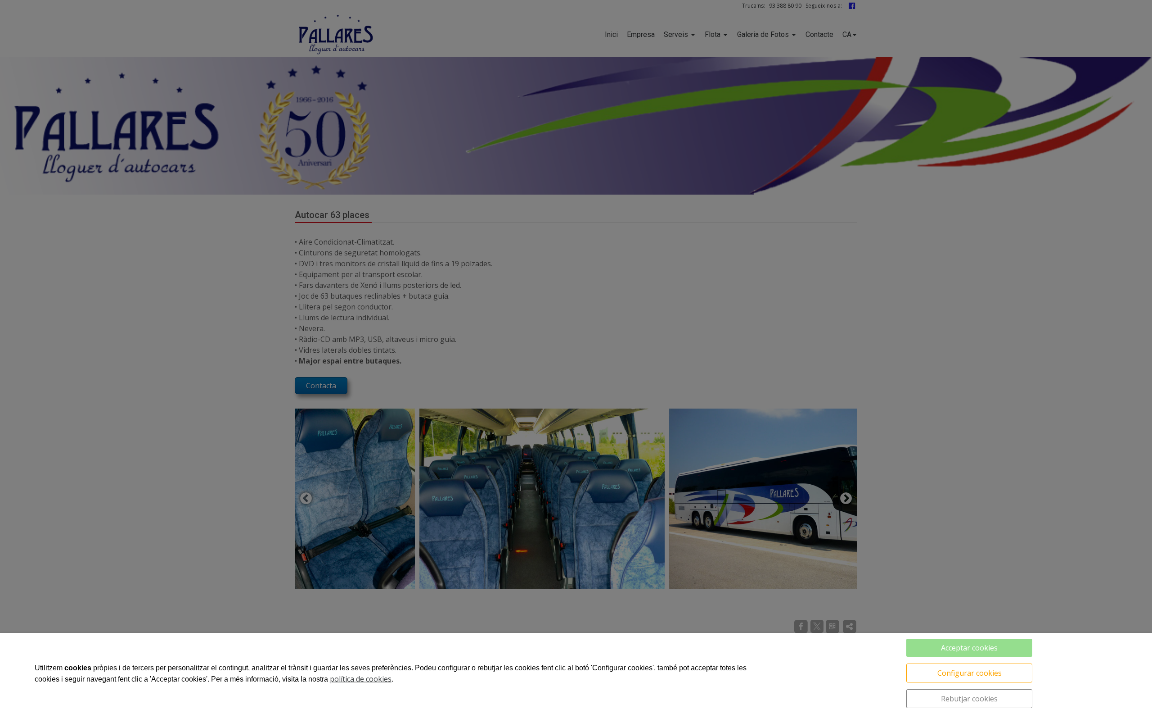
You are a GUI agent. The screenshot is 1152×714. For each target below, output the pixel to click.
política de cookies (361, 679)
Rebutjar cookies (969, 699)
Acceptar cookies (969, 648)
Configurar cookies (969, 673)
